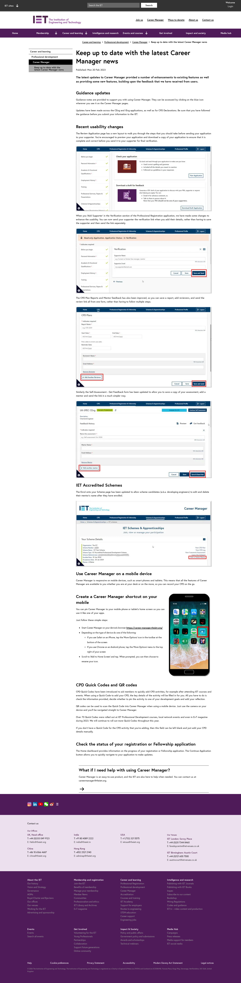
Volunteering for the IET (85, 932)
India (76, 834)
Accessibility (129, 962)
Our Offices (32, 831)
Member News (80, 894)
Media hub (226, 33)
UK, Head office (35, 834)
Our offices (32, 901)
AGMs (30, 894)
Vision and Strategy (36, 887)
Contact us (208, 19)
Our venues (32, 905)
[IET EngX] (57, 804)
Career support (127, 916)
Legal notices (207, 962)
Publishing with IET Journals (180, 883)
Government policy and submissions (137, 936)
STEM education (128, 912)
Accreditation (126, 894)
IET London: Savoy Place (179, 838)
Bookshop (172, 897)
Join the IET (79, 883)
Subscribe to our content (179, 894)
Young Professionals (83, 936)
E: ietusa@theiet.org (130, 841)
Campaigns (172, 932)
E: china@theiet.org (36, 855)
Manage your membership (86, 890)
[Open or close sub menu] (56, 33)
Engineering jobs (128, 919)
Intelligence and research (105, 33)
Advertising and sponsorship (40, 912)
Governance (33, 890)
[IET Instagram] (29, 804)
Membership (42, 33)
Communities (80, 897)
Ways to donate (176, 19)
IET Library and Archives (85, 905)
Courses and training (130, 897)
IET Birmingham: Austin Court (182, 852)
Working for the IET (36, 908)
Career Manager (155, 19)
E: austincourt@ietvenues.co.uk (182, 859)
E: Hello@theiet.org (36, 841)
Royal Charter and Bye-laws (40, 897)
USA (122, 834)
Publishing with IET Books (179, 887)
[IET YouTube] (40, 805)
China (30, 848)
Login (230, 6)
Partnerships (80, 939)
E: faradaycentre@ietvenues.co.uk (183, 846)
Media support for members (180, 939)
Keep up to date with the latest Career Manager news (49, 68)
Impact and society (196, 33)
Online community (82, 950)
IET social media (174, 943)
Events (30, 932)
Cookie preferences (59, 962)
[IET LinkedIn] (35, 804)
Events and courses (133, 33)
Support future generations (86, 947)
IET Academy (126, 901)
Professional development (51, 56)
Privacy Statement (95, 962)
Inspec (170, 890)
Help (29, 962)
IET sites (9, 5)
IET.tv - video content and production (185, 908)
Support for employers (131, 905)
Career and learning (72, 33)
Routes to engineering (130, 908)
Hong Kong (79, 848)
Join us (139, 19)
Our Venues (172, 835)
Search (149, 5)
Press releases (173, 936)
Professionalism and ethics (86, 901)
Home (15, 33)
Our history (32, 883)
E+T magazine (80, 908)
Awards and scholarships (132, 939)
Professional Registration (132, 883)
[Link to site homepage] (56, 20)
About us (193, 19)
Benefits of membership (85, 887)
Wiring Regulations (176, 901)
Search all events (35, 936)
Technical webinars (129, 943)
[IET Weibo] (52, 804)
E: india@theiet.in (82, 841)
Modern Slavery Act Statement (168, 962)
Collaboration (80, 943)
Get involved (165, 33)
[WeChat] (46, 804)
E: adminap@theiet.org (85, 855)
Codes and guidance (176, 905)
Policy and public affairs (131, 932)
